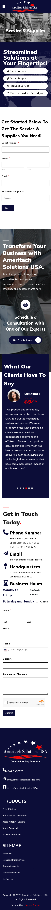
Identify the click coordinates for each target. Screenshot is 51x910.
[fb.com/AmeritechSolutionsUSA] (5, 787)
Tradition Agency (31, 905)
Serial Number (10, 143)
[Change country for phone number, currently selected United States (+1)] (6, 650)
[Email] (5, 553)
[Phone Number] (5, 532)
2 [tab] (20, 488)
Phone (7, 643)
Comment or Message (15, 674)
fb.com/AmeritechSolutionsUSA (22, 788)
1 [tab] (17, 488)
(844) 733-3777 (15, 771)
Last (29, 169)
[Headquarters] (5, 566)
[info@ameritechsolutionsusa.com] (5, 778)
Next (8, 208)
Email (5, 176)
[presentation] (17, 488)
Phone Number (25, 533)
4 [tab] (26, 488)
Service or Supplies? (14, 191)
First (3, 169)
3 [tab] (23, 488)
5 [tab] (29, 488)
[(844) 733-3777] (5, 770)
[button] (25, 340)
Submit (9, 713)
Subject (7, 659)
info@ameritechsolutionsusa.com (23, 779)
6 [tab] (32, 488)
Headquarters (25, 567)
